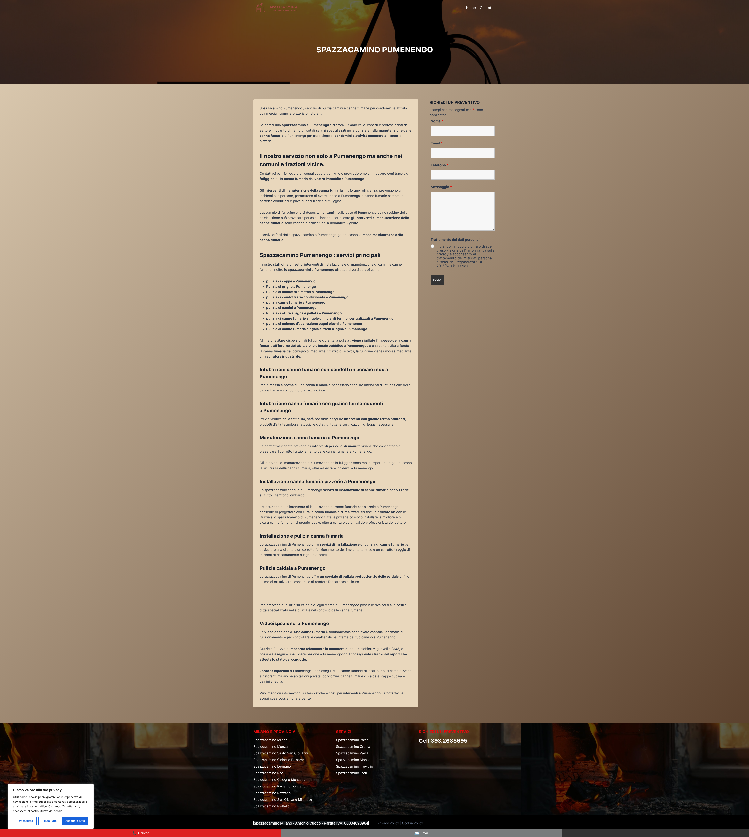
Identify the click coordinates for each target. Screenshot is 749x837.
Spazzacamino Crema (353, 746)
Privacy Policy (388, 823)
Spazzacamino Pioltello (271, 806)
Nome (437, 121)
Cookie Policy (413, 823)
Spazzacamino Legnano (272, 766)
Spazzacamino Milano (270, 740)
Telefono (440, 165)
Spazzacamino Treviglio (354, 766)
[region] (51, 806)
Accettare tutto (75, 820)
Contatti (486, 8)
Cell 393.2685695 (443, 740)
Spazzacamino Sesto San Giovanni (280, 753)
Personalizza (25, 820)
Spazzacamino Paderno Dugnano (279, 786)
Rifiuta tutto (49, 820)
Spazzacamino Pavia (352, 740)
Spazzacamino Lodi (351, 773)
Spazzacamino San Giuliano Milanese (282, 800)
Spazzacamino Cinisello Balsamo (279, 760)
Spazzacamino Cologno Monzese (279, 780)
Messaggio (441, 187)
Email (437, 143)
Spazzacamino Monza (270, 746)
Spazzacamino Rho (268, 773)
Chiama (140, 833)
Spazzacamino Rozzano (272, 793)
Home (471, 8)
